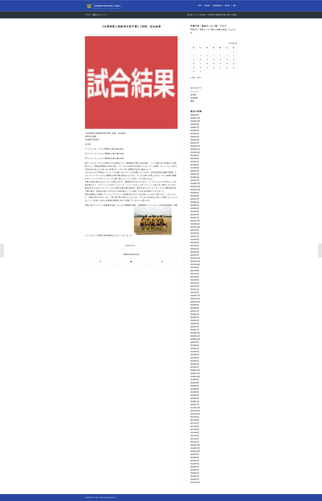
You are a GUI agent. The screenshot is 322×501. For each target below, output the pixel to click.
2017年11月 (195, 411)
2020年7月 (194, 311)
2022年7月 (194, 236)
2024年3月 (194, 174)
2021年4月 (194, 283)
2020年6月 (194, 314)
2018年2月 (194, 401)
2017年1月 (194, 442)
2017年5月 (194, 429)
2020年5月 (194, 317)
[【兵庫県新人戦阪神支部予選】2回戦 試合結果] (131, 82)
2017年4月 (194, 432)
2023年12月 (195, 183)
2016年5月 (194, 467)
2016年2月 (194, 476)
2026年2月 (194, 115)
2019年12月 (195, 333)
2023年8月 (194, 196)
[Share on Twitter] (131, 261)
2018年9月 (194, 379)
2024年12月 (195, 146)
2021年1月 (194, 292)
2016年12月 (195, 445)
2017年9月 (194, 417)
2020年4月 (194, 320)
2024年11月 (195, 149)
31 (200, 71)
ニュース (194, 91)
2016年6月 (194, 464)
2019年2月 (194, 364)
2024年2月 (194, 177)
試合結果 (202, 14)
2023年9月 (194, 193)
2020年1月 (194, 330)
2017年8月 (194, 420)
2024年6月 (194, 165)
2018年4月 (194, 395)
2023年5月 (194, 205)
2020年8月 (194, 308)
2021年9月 (194, 267)
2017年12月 (195, 408)
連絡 (192, 101)
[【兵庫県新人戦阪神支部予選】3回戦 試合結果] (320, 250)
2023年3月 (194, 211)
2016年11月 (195, 448)
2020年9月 (194, 305)
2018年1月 (194, 404)
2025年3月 (194, 137)
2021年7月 (194, 274)
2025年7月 (194, 127)
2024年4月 (194, 171)
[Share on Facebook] (100, 261)
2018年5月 (194, 392)
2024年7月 (194, 162)
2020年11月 (195, 299)
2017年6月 (194, 426)
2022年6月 (194, 239)
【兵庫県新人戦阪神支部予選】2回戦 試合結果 (131, 26)
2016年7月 (194, 460)
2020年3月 (194, 323)
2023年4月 (194, 208)
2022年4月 (194, 246)
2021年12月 (195, 258)
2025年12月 (195, 118)
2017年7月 (194, 423)
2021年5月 (194, 280)
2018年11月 (195, 373)
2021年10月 (195, 264)
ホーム (196, 14)
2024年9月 (194, 155)
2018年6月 (194, 389)
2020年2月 (194, 327)
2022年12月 (195, 221)
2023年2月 (194, 215)
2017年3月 (194, 436)
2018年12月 (195, 370)
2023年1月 (194, 218)
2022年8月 (194, 233)
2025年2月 (194, 140)
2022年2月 (194, 252)
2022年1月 (194, 255)
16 (193, 63)
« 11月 (192, 77)
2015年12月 (195, 482)
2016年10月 (195, 451)
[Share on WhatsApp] (162, 261)
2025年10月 (195, 121)
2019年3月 (194, 361)
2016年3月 (194, 473)
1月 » (199, 77)
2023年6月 (194, 202)
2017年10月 (195, 414)
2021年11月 (195, 261)
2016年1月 (194, 479)
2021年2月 (194, 289)
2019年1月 (194, 367)
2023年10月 (195, 190)
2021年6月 (194, 277)
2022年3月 (194, 249)
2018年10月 (195, 376)
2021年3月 (194, 286)
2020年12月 (195, 295)
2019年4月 (194, 358)
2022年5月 (194, 242)
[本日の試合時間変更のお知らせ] (2, 250)
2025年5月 (194, 130)
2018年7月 (194, 386)
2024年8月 (194, 158)
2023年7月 (194, 199)
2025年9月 (194, 124)
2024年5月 (194, 168)
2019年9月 (194, 342)
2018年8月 (194, 383)
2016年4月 (194, 470)
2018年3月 (194, 398)
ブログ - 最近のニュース (96, 14)
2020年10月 (195, 302)
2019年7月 (194, 348)
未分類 (193, 95)
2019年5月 (194, 355)
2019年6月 (194, 352)
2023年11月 (195, 186)
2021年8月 (194, 270)
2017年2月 (194, 439)
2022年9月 (194, 230)
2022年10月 (195, 227)
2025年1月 (194, 143)
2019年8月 (194, 345)
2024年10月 (195, 152)
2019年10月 (195, 339)
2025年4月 (194, 133)
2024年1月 (194, 180)
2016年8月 (194, 457)
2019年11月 (195, 336)
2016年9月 (194, 454)
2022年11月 (195, 224)
